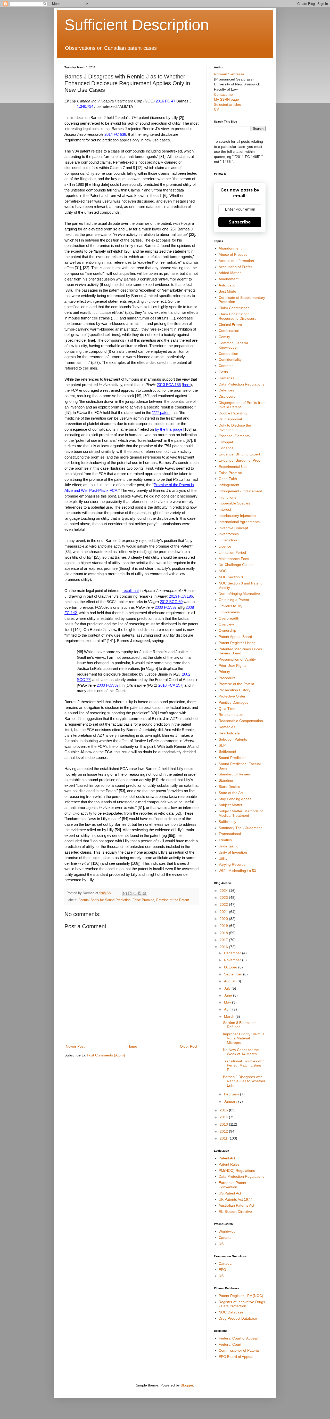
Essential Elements (234, 436)
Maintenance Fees (234, 559)
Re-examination (231, 714)
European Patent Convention (232, 1185)
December (233, 953)
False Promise (143, 900)
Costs (223, 372)
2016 (224, 947)
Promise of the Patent (172, 900)
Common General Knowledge (233, 345)
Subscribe (240, 222)
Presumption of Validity (237, 659)
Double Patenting (233, 413)
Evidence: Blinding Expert (239, 454)
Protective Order (232, 696)
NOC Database (231, 1312)
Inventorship (229, 534)
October (231, 967)
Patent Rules (229, 1164)
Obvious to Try (230, 606)
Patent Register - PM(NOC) (241, 1296)
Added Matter (230, 273)
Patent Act (227, 1158)
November (233, 960)
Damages (226, 378)
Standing (226, 780)
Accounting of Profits (235, 267)
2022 (224, 904)
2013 (224, 1124)
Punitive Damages (233, 702)
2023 (224, 897)
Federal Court (230, 1344)
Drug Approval (230, 419)
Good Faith (228, 479)
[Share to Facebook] (139, 893)
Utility (223, 858)
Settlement (227, 751)
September (233, 974)
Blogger (187, 1385)
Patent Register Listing (237, 643)
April (228, 1009)
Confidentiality (230, 359)
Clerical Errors (230, 325)
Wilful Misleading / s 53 (237, 871)
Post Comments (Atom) (106, 1055)
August (230, 981)
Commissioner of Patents (239, 1350)
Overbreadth (229, 618)
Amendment (228, 279)
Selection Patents (233, 739)
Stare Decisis (229, 786)
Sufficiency (227, 822)
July (228, 988)
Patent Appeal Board (235, 637)
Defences (226, 390)
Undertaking (228, 846)
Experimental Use (233, 466)
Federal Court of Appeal (238, 1338)
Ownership (227, 630)
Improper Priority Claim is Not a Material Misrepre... (243, 1038)
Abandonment (230, 248)
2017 (224, 940)
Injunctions (227, 497)
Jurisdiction (228, 540)
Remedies (227, 727)
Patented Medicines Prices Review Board (240, 651)
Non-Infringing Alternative (239, 593)
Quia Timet (227, 709)
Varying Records (232, 864)
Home (132, 1046)
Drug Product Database (238, 1318)
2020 (224, 919)
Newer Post (75, 1046)
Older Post (188, 1046)
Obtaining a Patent (234, 600)
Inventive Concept (233, 528)
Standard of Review (235, 774)
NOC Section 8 (231, 577)
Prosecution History (234, 690)
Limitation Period (232, 552)
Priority (224, 672)
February (232, 1094)
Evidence (226, 448)
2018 (224, 933)
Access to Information (236, 261)
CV (216, 109)
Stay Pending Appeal (235, 799)
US (221, 1244)
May (228, 1002)
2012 (224, 1131)
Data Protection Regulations (241, 384)
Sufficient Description (136, 25)
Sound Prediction (232, 758)
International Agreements (239, 522)
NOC (223, 571)
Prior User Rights (232, 665)
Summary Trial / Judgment (240, 828)
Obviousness (229, 612)
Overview (226, 624)
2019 (224, 926)
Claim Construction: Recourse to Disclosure (238, 316)
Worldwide (227, 1231)
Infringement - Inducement (240, 491)
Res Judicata (229, 733)
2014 (224, 1117)
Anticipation (228, 285)
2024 (224, 890)
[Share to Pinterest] (144, 893)
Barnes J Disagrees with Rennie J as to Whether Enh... (244, 1081)
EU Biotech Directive (235, 1211)
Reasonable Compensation (241, 721)
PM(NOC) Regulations (237, 1170)
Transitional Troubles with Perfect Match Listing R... (244, 1065)
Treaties (225, 840)
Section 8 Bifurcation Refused (240, 1025)
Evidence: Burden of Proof (240, 460)
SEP (222, 745)
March (229, 1016)
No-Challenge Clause (236, 565)
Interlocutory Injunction (237, 516)
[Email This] (124, 893)
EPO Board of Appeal (236, 1356)
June (228, 995)
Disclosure (227, 396)
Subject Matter (230, 805)
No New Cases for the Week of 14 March (241, 1052)
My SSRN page (226, 99)
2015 (224, 1110)
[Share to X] (134, 893)
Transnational (230, 834)
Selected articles (227, 104)
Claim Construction (234, 308)
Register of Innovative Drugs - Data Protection (242, 1304)
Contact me (223, 94)
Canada (225, 1238)
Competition (228, 353)
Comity (224, 337)
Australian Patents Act (236, 1205)
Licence (225, 546)
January (231, 1101)
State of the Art (231, 793)
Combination (229, 330)
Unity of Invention (233, 852)
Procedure (227, 678)
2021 (224, 912)
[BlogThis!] (129, 893)
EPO (222, 1270)
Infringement (229, 485)
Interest (225, 509)
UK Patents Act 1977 (235, 1199)
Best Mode (227, 291)
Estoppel (226, 442)
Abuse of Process (233, 254)
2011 (224, 1138)
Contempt (227, 366)
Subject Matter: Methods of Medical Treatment (241, 813)
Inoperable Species (234, 503)
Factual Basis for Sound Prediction (104, 900)
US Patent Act (230, 1193)
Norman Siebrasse (229, 74)
